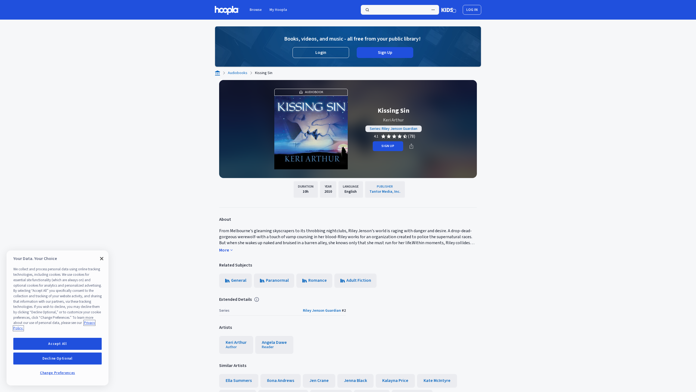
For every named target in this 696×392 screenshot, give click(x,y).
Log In (472, 10)
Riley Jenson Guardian (322, 310)
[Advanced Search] (433, 10)
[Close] (102, 259)
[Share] (411, 146)
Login (320, 53)
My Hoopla (278, 10)
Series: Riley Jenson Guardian (393, 128)
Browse (256, 10)
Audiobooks (237, 73)
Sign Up (385, 53)
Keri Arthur (393, 120)
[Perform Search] (400, 10)
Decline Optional (57, 358)
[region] (57, 317)
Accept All (57, 343)
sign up (387, 146)
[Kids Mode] (448, 9)
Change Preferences (57, 372)
